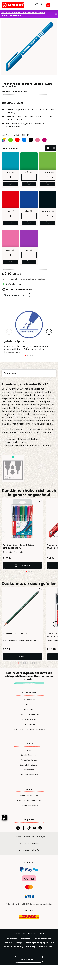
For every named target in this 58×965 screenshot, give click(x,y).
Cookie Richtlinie (43, 938)
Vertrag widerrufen (29, 959)
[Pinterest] (40, 828)
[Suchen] (36, 5)
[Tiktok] (29, 828)
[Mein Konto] (42, 5)
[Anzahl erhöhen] (15, 177)
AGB (52, 942)
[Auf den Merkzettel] (40, 501)
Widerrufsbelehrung (13, 946)
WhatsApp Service (29, 760)
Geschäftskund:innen (29, 765)
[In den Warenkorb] (10, 184)
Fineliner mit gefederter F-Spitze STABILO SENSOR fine (18, 546)
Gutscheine (29, 769)
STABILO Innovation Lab (29, 714)
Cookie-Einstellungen (14, 942)
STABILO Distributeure (29, 805)
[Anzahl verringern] (5, 177)
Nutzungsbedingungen (37, 942)
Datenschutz (26, 938)
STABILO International (29, 795)
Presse (29, 704)
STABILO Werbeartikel (29, 774)
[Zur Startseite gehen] (16, 5)
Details (22, 656)
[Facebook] (23, 828)
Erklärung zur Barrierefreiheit (40, 946)
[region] (29, 47)
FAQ (29, 750)
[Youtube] (34, 828)
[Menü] (54, 5)
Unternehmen (29, 709)
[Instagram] (18, 828)
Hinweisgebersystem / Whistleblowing (29, 729)
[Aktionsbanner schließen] (56, 14)
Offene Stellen (29, 699)
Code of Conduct (29, 724)
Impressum (12, 938)
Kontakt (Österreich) (29, 755)
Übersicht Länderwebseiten (29, 800)
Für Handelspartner (29, 719)
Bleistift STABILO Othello (15, 633)
